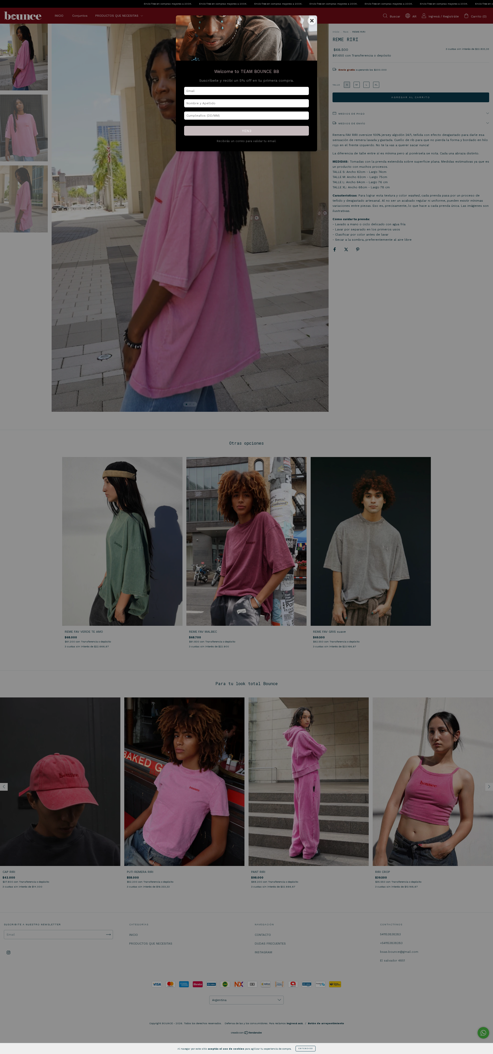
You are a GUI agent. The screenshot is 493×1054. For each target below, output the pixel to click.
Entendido (305, 1048)
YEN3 (246, 131)
